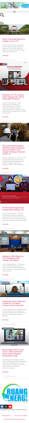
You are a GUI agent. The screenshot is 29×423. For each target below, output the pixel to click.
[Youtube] (10, 407)
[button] (14, 11)
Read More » (5, 55)
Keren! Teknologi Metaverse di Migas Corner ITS (13, 40)
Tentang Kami (6, 415)
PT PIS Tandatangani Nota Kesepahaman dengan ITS (13, 209)
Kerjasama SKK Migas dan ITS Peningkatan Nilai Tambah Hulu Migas (13, 258)
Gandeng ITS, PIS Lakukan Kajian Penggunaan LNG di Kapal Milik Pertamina (13, 97)
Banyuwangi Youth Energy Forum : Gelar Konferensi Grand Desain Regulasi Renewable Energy (13, 353)
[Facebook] (2, 407)
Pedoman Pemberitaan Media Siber (14, 419)
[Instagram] (6, 407)
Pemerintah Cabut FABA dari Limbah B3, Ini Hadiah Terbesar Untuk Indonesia (13, 303)
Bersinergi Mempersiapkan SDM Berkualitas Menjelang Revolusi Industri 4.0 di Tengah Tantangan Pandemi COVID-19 (13, 150)
